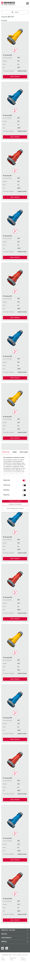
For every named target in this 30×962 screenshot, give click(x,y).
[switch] (24, 485)
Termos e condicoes (23, 958)
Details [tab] (15, 452)
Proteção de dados (13, 958)
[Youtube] (2, 948)
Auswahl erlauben (15, 504)
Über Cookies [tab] (24, 452)
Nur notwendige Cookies (15, 508)
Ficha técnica (3, 958)
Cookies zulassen (15, 501)
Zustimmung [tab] (5, 452)
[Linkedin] (6, 948)
